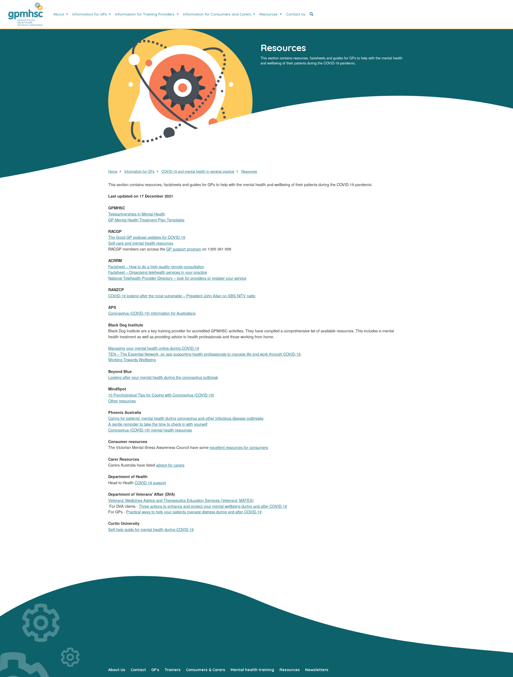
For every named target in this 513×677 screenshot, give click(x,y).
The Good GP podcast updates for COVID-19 (146, 237)
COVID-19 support (150, 482)
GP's (155, 669)
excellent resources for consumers (239, 447)
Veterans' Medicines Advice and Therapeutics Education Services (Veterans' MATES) (181, 500)
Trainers (173, 669)
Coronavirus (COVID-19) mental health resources (150, 430)
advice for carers (170, 465)
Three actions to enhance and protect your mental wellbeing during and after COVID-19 (213, 506)
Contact (138, 669)
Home (112, 171)
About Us (116, 669)
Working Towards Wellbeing (132, 359)
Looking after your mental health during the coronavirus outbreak (163, 377)
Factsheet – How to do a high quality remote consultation (156, 266)
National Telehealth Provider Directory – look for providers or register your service (177, 278)
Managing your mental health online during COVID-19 (153, 348)
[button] (312, 14)
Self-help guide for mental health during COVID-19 (151, 529)
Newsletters (316, 669)
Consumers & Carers (205, 669)
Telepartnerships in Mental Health (136, 214)
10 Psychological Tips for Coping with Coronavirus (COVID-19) (161, 395)
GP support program (183, 249)
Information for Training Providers (145, 14)
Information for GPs (90, 14)
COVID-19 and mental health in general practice (197, 171)
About (59, 14)
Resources (269, 14)
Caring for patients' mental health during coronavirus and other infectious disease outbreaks (185, 418)
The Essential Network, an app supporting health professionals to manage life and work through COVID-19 (210, 354)
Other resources (122, 400)
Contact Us (295, 14)
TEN (112, 354)
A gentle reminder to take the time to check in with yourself (157, 424)
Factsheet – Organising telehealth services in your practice (157, 272)
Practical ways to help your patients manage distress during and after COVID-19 (194, 511)
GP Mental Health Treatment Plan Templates (146, 219)
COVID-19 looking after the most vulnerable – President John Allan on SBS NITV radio (181, 295)
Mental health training (252, 669)
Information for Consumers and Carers (217, 14)
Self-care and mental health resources (140, 243)
